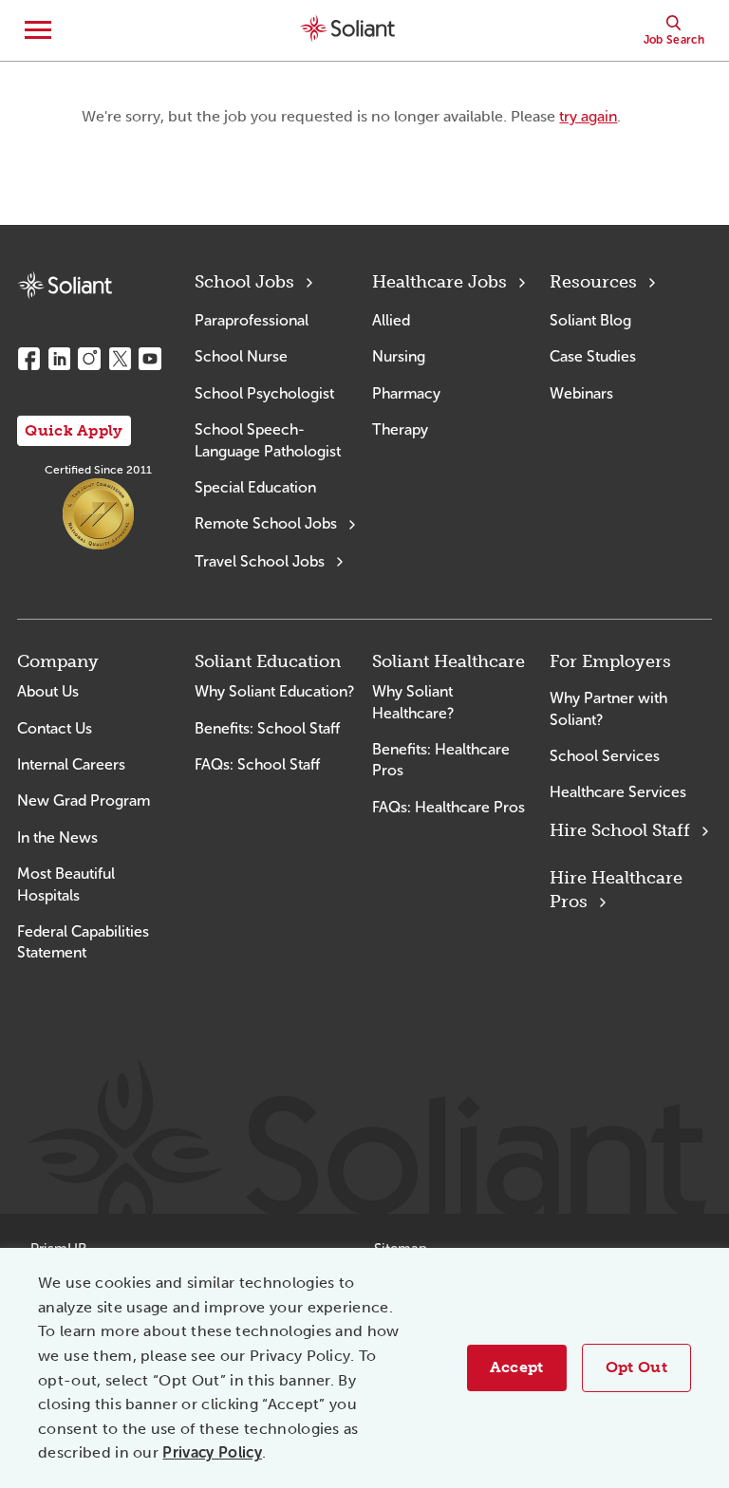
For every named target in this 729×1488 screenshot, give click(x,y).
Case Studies (593, 356)
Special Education (255, 487)
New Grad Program (83, 800)
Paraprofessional (251, 320)
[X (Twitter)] (119, 358)
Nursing (398, 356)
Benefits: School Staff (267, 728)
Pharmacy (406, 393)
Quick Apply (74, 430)
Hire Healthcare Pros (616, 889)
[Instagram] (89, 358)
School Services (605, 756)
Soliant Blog (590, 320)
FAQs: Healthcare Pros (448, 807)
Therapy (400, 429)
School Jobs (244, 281)
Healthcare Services (618, 792)
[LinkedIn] (58, 358)
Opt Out (636, 1367)
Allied (391, 320)
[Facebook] (28, 358)
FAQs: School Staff (257, 764)
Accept (517, 1367)
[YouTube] (150, 358)
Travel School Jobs (260, 561)
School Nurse (241, 356)
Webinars (581, 393)
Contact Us (54, 728)
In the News (57, 837)
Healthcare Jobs (439, 281)
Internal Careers (71, 764)
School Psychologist (264, 393)
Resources (593, 281)
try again (588, 116)
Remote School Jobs (266, 523)
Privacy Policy (211, 1452)
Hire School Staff (620, 830)
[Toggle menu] (38, 30)
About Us (48, 691)
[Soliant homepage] (64, 285)
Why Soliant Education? (274, 691)
